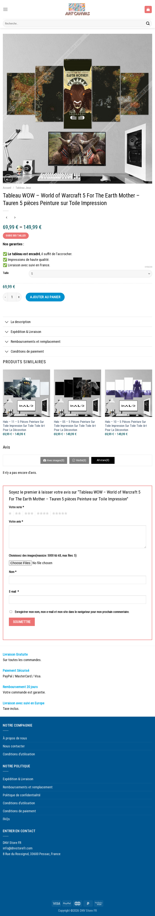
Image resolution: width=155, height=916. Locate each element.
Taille (6, 273)
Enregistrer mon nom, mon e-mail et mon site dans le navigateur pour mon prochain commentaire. (72, 612)
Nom (12, 572)
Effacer (148, 267)
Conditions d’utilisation (19, 754)
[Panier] (148, 9)
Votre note (16, 507)
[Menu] (5, 9)
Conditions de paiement (27, 351)
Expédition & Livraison (26, 332)
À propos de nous (15, 738)
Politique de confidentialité (21, 795)
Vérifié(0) (81, 460)
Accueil (7, 187)
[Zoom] (8, 178)
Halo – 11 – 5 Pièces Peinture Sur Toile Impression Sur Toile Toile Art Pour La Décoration (24, 426)
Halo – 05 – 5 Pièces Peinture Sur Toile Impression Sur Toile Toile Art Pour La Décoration (75, 426)
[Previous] (3, 406)
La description (21, 322)
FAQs (6, 819)
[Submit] (147, 23)
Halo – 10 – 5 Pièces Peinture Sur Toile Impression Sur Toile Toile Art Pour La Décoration (126, 426)
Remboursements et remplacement (35, 342)
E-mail (14, 591)
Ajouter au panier (45, 297)
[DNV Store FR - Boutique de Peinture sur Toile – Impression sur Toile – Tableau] (77, 9)
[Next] (152, 406)
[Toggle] (7, 322)
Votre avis (16, 521)
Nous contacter (14, 746)
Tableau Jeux (23, 187)
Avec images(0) (55, 460)
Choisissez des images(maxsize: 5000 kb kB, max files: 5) (43, 555)
